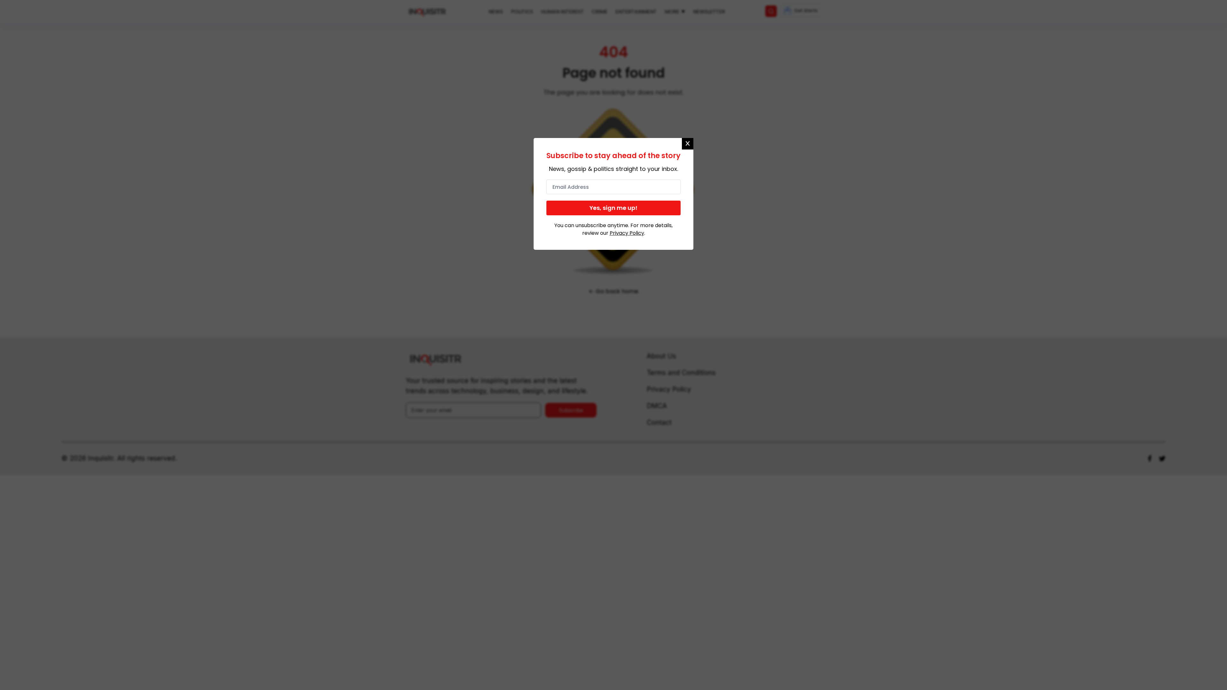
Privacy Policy (627, 233)
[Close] (687, 144)
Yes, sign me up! (613, 208)
